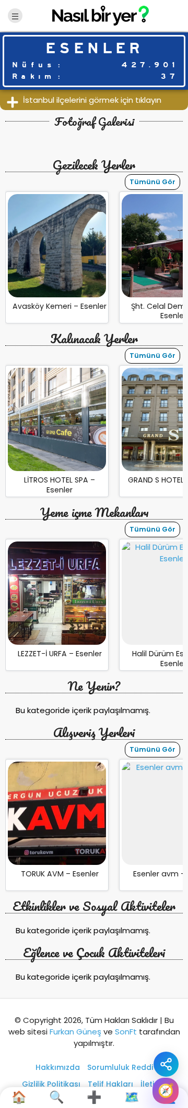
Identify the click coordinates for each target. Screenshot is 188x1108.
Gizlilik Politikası (51, 1084)
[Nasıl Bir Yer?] (94, 14)
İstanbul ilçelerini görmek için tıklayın (92, 99)
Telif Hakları (110, 1084)
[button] (94, 100)
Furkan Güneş (75, 1031)
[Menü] (15, 15)
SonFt (126, 1031)
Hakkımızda (58, 1067)
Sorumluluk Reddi (120, 1067)
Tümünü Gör (152, 181)
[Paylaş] (166, 1064)
